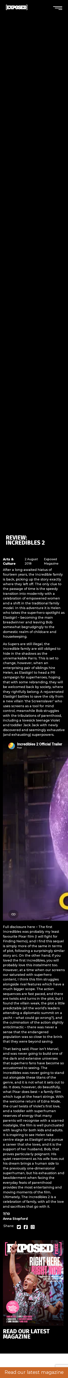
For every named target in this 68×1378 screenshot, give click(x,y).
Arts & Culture (9, 561)
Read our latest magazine (34, 1372)
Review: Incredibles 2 (25, 540)
